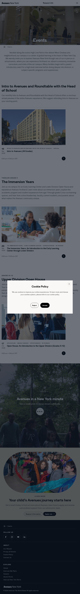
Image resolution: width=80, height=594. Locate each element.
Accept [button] (45, 305)
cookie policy (54, 294)
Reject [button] (34, 305)
